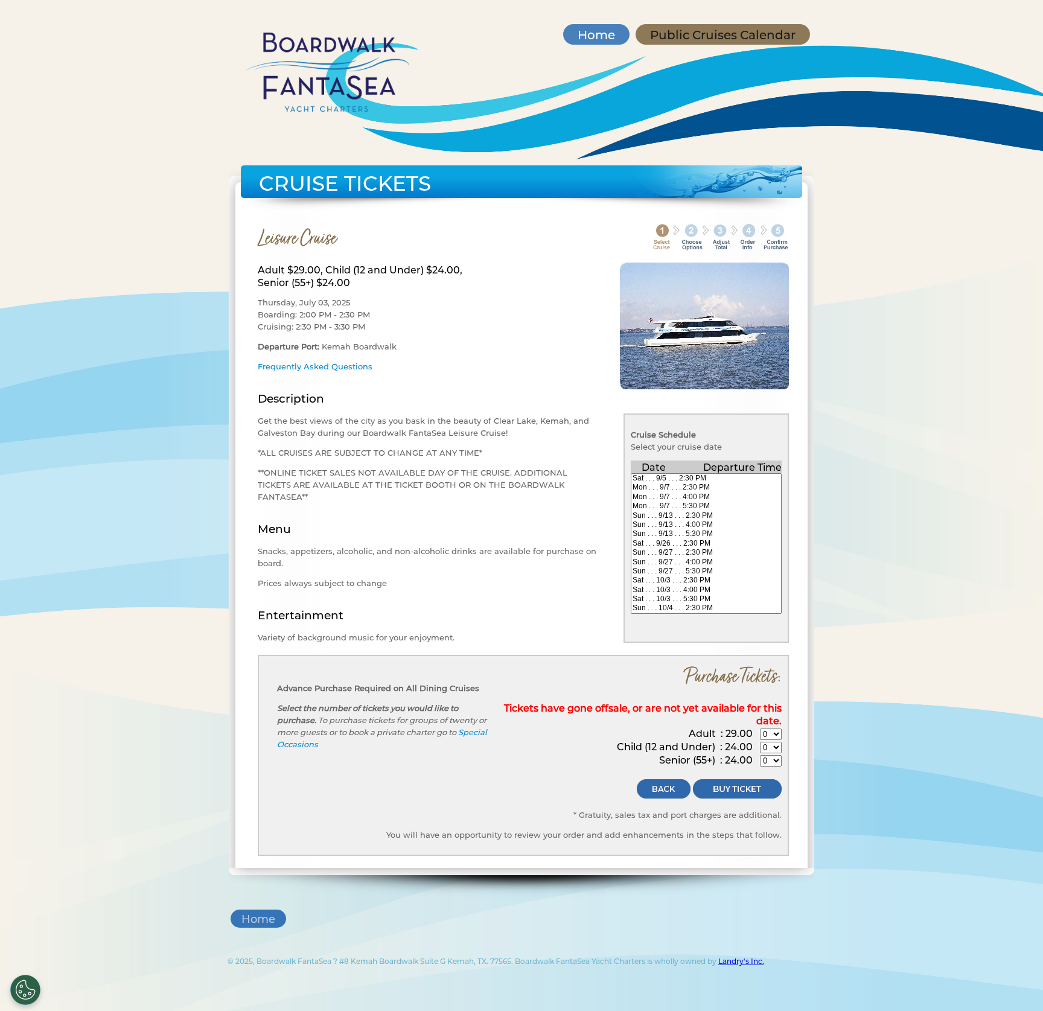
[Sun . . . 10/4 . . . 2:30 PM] (706, 608)
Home (596, 34)
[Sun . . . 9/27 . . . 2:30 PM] (706, 552)
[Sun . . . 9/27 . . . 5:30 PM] (706, 571)
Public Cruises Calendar (723, 34)
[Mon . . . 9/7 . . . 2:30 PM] (706, 487)
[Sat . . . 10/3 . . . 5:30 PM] (706, 599)
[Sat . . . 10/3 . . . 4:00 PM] (706, 590)
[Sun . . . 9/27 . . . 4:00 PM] (706, 562)
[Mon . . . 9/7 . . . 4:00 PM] (706, 497)
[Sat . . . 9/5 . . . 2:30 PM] (706, 478)
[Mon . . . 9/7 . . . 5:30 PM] (706, 506)
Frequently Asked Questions (315, 366)
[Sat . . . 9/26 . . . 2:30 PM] (706, 543)
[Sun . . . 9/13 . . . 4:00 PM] (706, 524)
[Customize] (25, 990)
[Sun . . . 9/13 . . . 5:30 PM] (706, 533)
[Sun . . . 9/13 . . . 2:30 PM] (706, 515)
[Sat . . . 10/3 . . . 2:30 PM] (706, 580)
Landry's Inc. (741, 961)
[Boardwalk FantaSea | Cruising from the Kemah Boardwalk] (327, 107)
